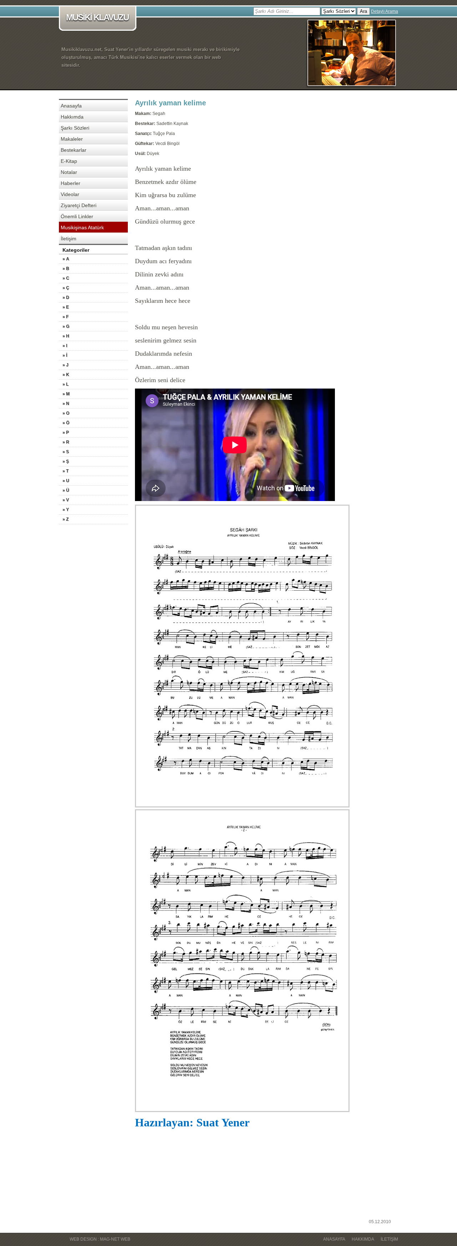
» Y (65, 509)
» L (65, 384)
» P (65, 432)
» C (65, 278)
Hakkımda (72, 117)
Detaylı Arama (384, 11)
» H (65, 336)
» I (64, 345)
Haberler (70, 183)
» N (65, 403)
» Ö (65, 422)
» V (65, 499)
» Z (65, 519)
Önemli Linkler (77, 216)
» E (65, 307)
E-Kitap (69, 161)
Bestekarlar (73, 150)
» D (65, 297)
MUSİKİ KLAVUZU (97, 17)
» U (65, 480)
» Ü (65, 490)
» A (65, 258)
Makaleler (72, 139)
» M (66, 393)
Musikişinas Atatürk (82, 227)
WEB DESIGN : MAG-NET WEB (100, 1239)
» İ (64, 355)
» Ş (65, 461)
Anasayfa (71, 106)
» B (65, 268)
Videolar (70, 194)
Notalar (69, 172)
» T (65, 471)
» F (65, 316)
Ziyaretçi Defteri (78, 205)
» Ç (65, 287)
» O (65, 413)
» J (65, 364)
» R (65, 442)
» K (65, 374)
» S (65, 451)
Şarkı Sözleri (75, 128)
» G (65, 326)
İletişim (68, 238)
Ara (363, 11)
